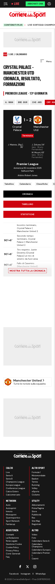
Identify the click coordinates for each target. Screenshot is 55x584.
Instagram (25, 573)
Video (34, 534)
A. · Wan (9, 102)
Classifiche (42, 184)
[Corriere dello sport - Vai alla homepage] (27, 14)
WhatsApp (41, 573)
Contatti (10, 534)
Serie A (9, 475)
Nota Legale (11, 541)
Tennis (35, 482)
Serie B (9, 478)
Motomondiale (38, 475)
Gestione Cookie (14, 544)
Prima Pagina (38, 508)
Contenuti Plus (13, 25)
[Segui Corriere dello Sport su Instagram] (35, 566)
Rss (33, 517)
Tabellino (9, 184)
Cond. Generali (13, 553)
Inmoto (9, 511)
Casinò (35, 558)
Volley (34, 488)
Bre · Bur (22, 102)
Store (34, 511)
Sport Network (13, 521)
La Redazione (12, 538)
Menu (49, 61)
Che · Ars (37, 102)
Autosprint (11, 508)
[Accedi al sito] (49, 4)
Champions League (15, 482)
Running (36, 485)
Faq (7, 557)
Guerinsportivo (13, 517)
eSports (35, 491)
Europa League (13, 485)
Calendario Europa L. (41, 550)
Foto (34, 538)
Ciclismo (36, 494)
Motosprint (11, 514)
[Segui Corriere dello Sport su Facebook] (20, 566)
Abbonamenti (38, 505)
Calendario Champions (37, 545)
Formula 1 (36, 472)
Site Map (36, 521)
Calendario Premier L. (41, 554)
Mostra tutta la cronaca (27, 270)
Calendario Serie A (41, 541)
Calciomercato (13, 494)
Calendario (25, 184)
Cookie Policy (12, 547)
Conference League (15, 488)
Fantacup (10, 524)
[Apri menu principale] (5, 4)
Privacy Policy (12, 550)
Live (16, 4)
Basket (35, 478)
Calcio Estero (12, 491)
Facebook (14, 573)
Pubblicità (36, 514)
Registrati (36, 524)
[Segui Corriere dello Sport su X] (27, 566)
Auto (8, 505)
